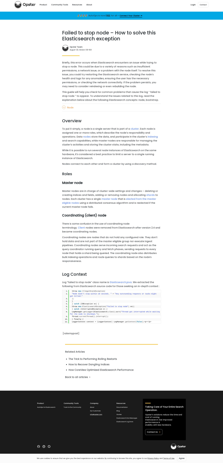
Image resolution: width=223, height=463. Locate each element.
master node (109, 199)
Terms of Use (168, 458)
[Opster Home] (25, 4)
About (92, 407)
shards (150, 195)
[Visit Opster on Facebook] (38, 446)
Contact (203, 5)
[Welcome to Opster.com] (178, 447)
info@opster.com (96, 414)
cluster (135, 128)
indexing (153, 136)
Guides (119, 414)
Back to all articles (76, 377)
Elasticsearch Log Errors (124, 422)
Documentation (122, 407)
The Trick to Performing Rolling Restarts (93, 359)
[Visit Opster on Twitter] (49, 446)
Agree (181, 458)
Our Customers (95, 411)
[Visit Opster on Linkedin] (43, 446)
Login (193, 4)
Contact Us (152, 432)
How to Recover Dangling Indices (89, 364)
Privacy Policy (153, 458)
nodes (87, 136)
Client (81, 227)
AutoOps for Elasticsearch (46, 407)
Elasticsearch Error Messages (126, 418)
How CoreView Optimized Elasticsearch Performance (101, 370)
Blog (118, 411)
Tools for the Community (72, 407)
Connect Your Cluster (130, 15)
